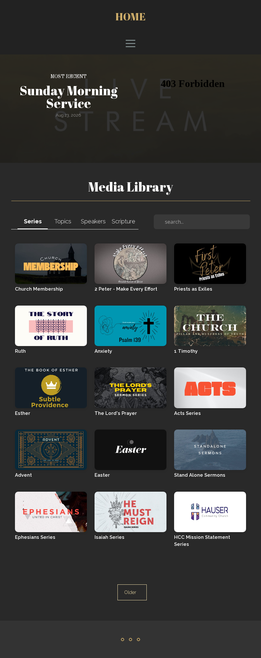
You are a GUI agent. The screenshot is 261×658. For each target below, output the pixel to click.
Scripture (123, 221)
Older (132, 592)
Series (33, 221)
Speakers (93, 221)
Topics (62, 221)
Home (130, 16)
